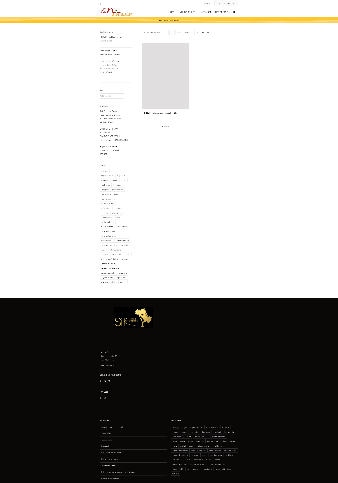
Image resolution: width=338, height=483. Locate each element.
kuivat (119, 208)
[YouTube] (105, 381)
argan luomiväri (107, 176)
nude (103, 250)
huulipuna (117, 185)
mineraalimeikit (107, 240)
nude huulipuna (115, 250)
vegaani (125, 259)
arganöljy (105, 180)
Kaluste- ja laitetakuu (110, 459)
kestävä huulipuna (108, 199)
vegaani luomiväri (108, 273)
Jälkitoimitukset (108, 465)
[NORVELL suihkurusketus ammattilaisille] (165, 76)
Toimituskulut (107, 433)
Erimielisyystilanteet (110, 478)
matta (119, 217)
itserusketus (106, 194)
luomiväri (105, 213)
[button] (234, 11)
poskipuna (105, 254)
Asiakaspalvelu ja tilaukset (112, 427)
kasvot (116, 194)
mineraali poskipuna (109, 245)
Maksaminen (106, 446)
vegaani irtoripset (108, 263)
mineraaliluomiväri (108, 236)
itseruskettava (117, 189)
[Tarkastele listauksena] (208, 32)
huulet (123, 180)
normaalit (124, 245)
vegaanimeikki (123, 273)
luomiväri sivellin (118, 213)
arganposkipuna (123, 176)
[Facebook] (101, 381)
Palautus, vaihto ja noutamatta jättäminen (118, 472)
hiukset (115, 180)
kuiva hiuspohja (107, 208)
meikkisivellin (123, 227)
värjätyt (123, 282)
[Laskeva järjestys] (172, 32)
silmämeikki (116, 254)
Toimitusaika (106, 440)
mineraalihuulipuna (108, 231)
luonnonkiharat (107, 217)
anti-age (104, 171)
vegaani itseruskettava (110, 268)
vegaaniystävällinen (109, 282)
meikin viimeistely (108, 227)
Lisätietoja (166, 126)
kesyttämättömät (108, 203)
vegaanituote (121, 277)
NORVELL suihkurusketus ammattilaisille (160, 113)
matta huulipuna (107, 222)
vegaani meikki (107, 277)
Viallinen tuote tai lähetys (112, 452)
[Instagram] (109, 381)
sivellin (127, 254)
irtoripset (105, 189)
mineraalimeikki (122, 240)
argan (113, 171)
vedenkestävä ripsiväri (110, 259)
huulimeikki (105, 185)
